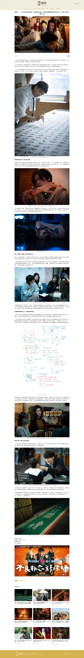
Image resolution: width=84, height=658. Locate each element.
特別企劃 (34, 8)
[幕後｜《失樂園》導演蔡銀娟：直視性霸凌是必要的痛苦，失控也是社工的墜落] (23, 633)
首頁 (25, 8)
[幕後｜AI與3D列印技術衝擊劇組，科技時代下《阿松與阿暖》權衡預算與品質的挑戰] (42, 595)
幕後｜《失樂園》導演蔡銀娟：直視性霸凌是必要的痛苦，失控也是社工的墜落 (23, 641)
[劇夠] (31, 654)
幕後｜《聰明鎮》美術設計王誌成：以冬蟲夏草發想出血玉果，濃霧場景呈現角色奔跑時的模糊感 (23, 603)
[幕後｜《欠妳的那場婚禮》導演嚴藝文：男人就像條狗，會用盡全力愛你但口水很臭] (42, 614)
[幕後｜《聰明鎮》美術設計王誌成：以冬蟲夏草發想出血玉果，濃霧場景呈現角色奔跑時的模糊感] (23, 595)
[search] (78, 4)
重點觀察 (52, 8)
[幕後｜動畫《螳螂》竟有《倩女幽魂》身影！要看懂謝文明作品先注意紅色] (42, 633)
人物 (29, 8)
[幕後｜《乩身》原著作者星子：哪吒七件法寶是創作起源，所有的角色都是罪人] (60, 595)
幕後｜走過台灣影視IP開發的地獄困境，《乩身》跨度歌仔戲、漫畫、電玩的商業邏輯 (23, 622)
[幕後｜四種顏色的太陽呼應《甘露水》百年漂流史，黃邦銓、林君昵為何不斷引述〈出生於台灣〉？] (60, 633)
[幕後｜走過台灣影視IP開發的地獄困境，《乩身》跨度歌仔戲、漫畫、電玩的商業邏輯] (23, 614)
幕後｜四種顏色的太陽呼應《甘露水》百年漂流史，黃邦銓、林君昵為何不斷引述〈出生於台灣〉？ (60, 641)
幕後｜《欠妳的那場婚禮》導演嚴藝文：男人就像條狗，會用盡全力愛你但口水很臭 (41, 622)
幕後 (48, 8)
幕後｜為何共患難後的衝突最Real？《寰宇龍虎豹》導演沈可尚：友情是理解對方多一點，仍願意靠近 (60, 622)
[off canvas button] (6, 3)
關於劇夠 (57, 8)
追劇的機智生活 (42, 8)
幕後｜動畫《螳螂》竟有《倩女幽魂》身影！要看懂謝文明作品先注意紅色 (41, 641)
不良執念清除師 (20, 580)
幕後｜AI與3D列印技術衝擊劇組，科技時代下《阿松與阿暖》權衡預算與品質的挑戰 (42, 603)
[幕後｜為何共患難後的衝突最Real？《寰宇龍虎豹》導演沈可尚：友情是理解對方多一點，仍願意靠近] (60, 614)
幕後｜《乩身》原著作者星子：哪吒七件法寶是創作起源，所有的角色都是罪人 (60, 603)
